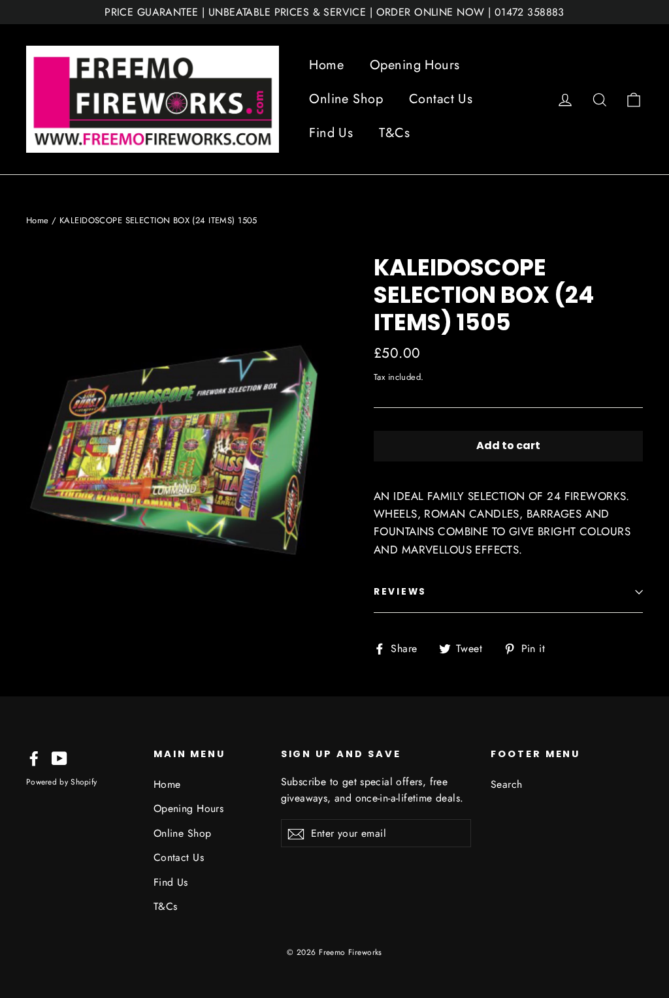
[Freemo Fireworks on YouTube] (59, 757)
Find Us (331, 132)
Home (326, 64)
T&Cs (394, 132)
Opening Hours (415, 64)
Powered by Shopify (61, 782)
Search (507, 784)
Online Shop (346, 98)
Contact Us (440, 98)
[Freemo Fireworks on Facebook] (34, 757)
